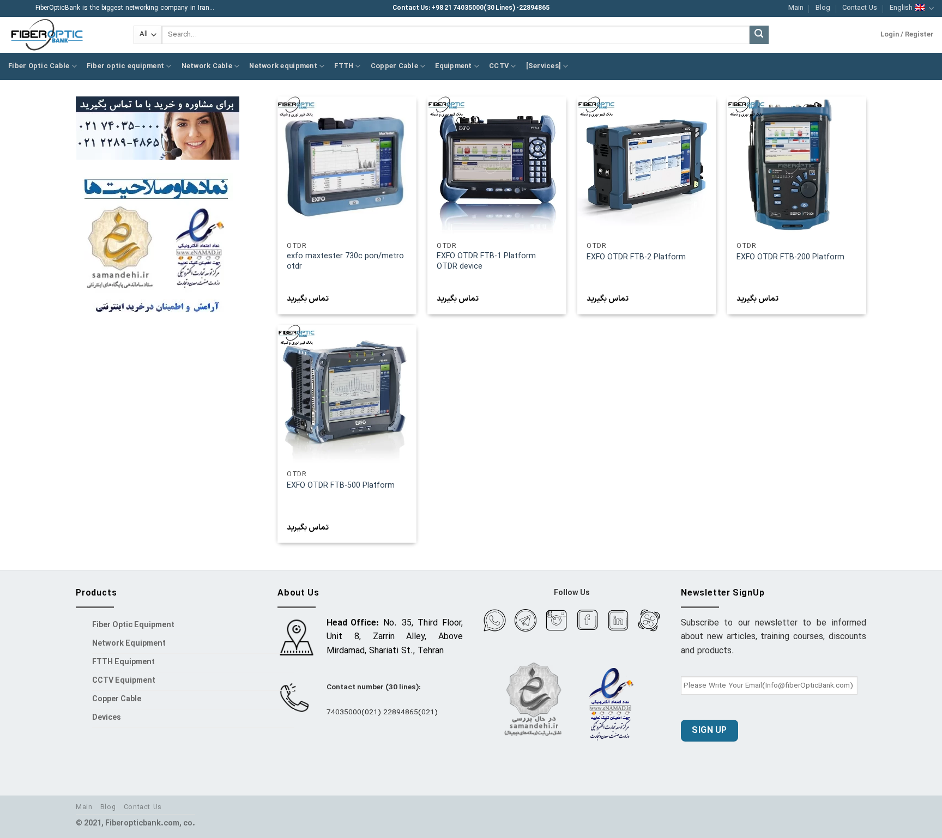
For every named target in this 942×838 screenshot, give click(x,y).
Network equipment (283, 66)
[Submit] (759, 35)
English (901, 8)
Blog (823, 8)
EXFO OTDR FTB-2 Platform (636, 258)
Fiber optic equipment (125, 66)
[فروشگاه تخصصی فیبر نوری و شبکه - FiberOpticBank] (62, 35)
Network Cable (207, 66)
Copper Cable (394, 66)
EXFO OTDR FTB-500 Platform (341, 486)
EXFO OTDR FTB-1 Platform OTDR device (486, 262)
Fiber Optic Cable (38, 66)
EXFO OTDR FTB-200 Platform (790, 258)
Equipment (453, 66)
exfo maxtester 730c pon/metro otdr (345, 262)
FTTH (343, 66)
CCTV (499, 66)
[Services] (543, 66)
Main (796, 8)
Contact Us (859, 8)
